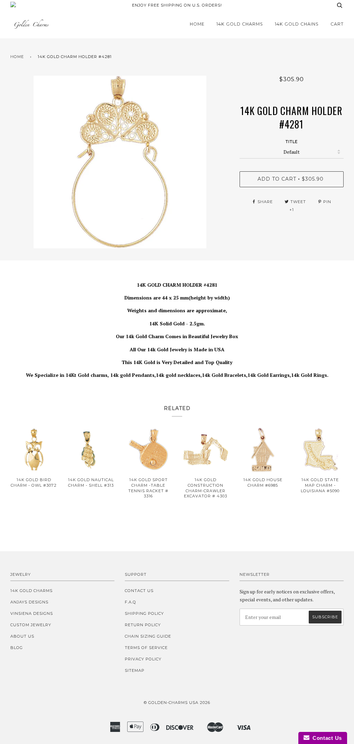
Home (197, 24)
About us (22, 636)
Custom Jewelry (30, 624)
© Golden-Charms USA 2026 (177, 702)
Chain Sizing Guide (148, 636)
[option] (119, 162)
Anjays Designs (29, 602)
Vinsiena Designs (31, 613)
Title (292, 141)
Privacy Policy (143, 659)
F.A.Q (130, 602)
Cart (337, 24)
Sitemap (135, 670)
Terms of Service (146, 647)
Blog (16, 647)
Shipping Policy (144, 613)
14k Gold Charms (239, 24)
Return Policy (143, 624)
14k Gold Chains (297, 24)
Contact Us (139, 590)
